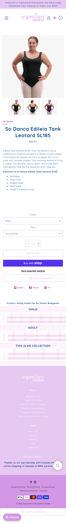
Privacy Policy (48, 487)
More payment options (33, 270)
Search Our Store (33, 400)
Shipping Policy (18, 487)
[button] (57, 465)
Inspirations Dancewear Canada (36, 503)
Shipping (33, 439)
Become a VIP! (33, 396)
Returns (33, 435)
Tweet (20, 287)
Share (36, 287)
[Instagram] (35, 482)
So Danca (8, 121)
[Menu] (6, 18)
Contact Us (33, 447)
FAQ (33, 443)
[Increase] (38, 243)
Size (33, 227)
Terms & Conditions (29, 490)
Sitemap (43, 490)
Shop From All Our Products (33, 404)
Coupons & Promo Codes (33, 412)
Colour (33, 214)
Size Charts (33, 431)
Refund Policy (33, 487)
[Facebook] (31, 482)
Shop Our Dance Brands (33, 408)
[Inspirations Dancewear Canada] (33, 18)
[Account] (48, 17)
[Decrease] (27, 243)
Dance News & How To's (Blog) (33, 416)
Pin (49, 287)
